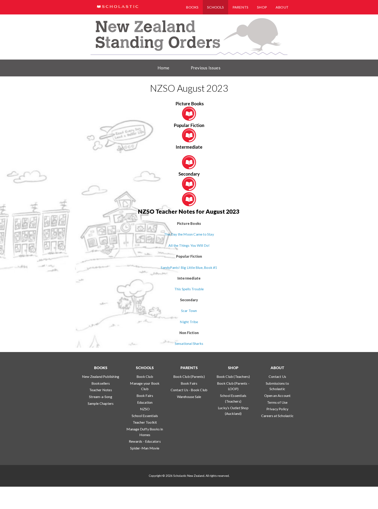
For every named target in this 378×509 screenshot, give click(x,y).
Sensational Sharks (189, 343)
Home (163, 67)
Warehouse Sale (189, 397)
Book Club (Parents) (189, 376)
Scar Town (189, 310)
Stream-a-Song (100, 397)
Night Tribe (189, 322)
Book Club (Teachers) (233, 376)
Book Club (144, 376)
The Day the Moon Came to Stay (189, 234)
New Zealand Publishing (100, 376)
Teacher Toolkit (145, 422)
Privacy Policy (277, 409)
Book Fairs (144, 395)
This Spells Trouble (189, 289)
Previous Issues (205, 67)
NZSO (145, 409)
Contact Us (277, 376)
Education (145, 402)
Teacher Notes (100, 390)
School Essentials (145, 416)
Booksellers (100, 383)
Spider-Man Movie (144, 448)
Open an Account (277, 395)
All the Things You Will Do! (189, 245)
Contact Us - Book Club (189, 390)
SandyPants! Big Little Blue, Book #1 (189, 267)
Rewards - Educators (145, 441)
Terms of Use (277, 402)
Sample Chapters (101, 403)
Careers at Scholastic (277, 416)
